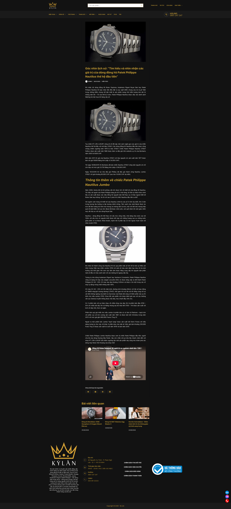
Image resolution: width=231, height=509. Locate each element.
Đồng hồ (61, 14)
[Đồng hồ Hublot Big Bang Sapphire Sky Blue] (139, 413)
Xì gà (115, 14)
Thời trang (71, 14)
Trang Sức (82, 14)
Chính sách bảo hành (133, 471)
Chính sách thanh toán (133, 476)
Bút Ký (109, 14)
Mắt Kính (92, 14)
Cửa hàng (169, 5)
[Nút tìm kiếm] (141, 5)
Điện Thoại (52, 14)
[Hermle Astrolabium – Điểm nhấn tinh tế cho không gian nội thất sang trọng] (115, 413)
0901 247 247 (176, 15)
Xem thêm (178, 5)
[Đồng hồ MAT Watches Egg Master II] (92, 413)
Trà (120, 14)
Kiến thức (105, 81)
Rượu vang (101, 14)
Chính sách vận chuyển (132, 467)
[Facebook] (88, 391)
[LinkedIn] (110, 391)
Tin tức (162, 5)
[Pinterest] (103, 391)
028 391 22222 (93, 481)
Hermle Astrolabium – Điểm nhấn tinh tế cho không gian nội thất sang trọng (115, 424)
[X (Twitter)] (95, 391)
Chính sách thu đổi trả (132, 463)
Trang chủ (154, 5)
